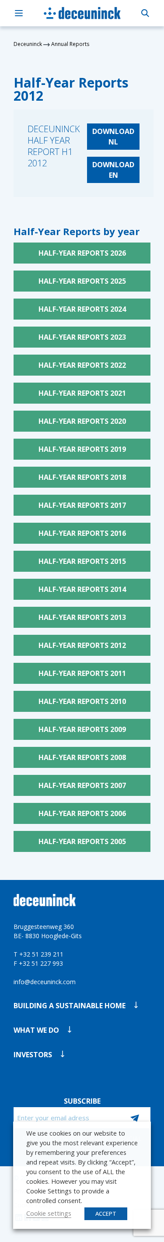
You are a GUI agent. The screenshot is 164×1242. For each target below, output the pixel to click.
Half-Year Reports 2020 (82, 421)
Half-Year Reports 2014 (82, 589)
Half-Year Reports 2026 (82, 253)
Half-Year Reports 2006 (82, 813)
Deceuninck (28, 44)
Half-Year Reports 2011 (82, 673)
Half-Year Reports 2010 (82, 701)
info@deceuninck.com (45, 982)
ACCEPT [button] (105, 1213)
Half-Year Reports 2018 (82, 477)
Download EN (113, 170)
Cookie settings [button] (48, 1213)
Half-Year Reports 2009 (82, 729)
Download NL (113, 137)
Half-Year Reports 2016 (82, 533)
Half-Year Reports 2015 (82, 561)
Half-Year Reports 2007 (82, 785)
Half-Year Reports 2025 (82, 281)
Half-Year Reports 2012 (82, 645)
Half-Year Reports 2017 (82, 505)
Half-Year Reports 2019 (82, 449)
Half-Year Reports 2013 (82, 617)
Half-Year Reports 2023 (82, 337)
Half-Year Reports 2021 (82, 393)
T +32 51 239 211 (38, 954)
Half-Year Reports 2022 (82, 365)
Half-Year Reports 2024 (82, 309)
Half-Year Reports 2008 (82, 757)
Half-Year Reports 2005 (82, 841)
